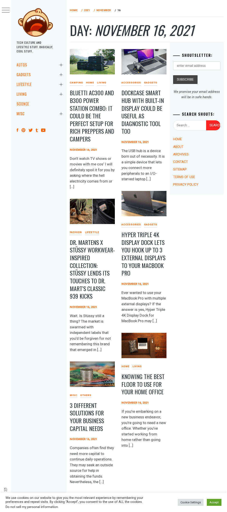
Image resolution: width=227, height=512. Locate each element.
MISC (20, 113)
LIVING (22, 94)
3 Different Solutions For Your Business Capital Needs (87, 417)
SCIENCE (23, 104)
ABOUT (178, 147)
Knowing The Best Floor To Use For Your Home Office (142, 384)
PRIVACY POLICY (185, 185)
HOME (90, 82)
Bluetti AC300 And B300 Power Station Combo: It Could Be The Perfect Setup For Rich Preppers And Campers (92, 115)
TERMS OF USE (184, 177)
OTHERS (85, 395)
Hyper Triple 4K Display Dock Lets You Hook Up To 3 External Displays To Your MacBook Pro (143, 253)
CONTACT (180, 162)
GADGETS (24, 74)
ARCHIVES (181, 154)
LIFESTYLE (24, 84)
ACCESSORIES (131, 82)
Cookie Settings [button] (190, 502)
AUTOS (22, 64)
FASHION (76, 232)
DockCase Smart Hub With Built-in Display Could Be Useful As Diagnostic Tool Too (142, 111)
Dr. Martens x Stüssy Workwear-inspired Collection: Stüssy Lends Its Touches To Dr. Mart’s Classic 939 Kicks (92, 269)
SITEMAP (180, 169)
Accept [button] (214, 502)
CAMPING (76, 82)
